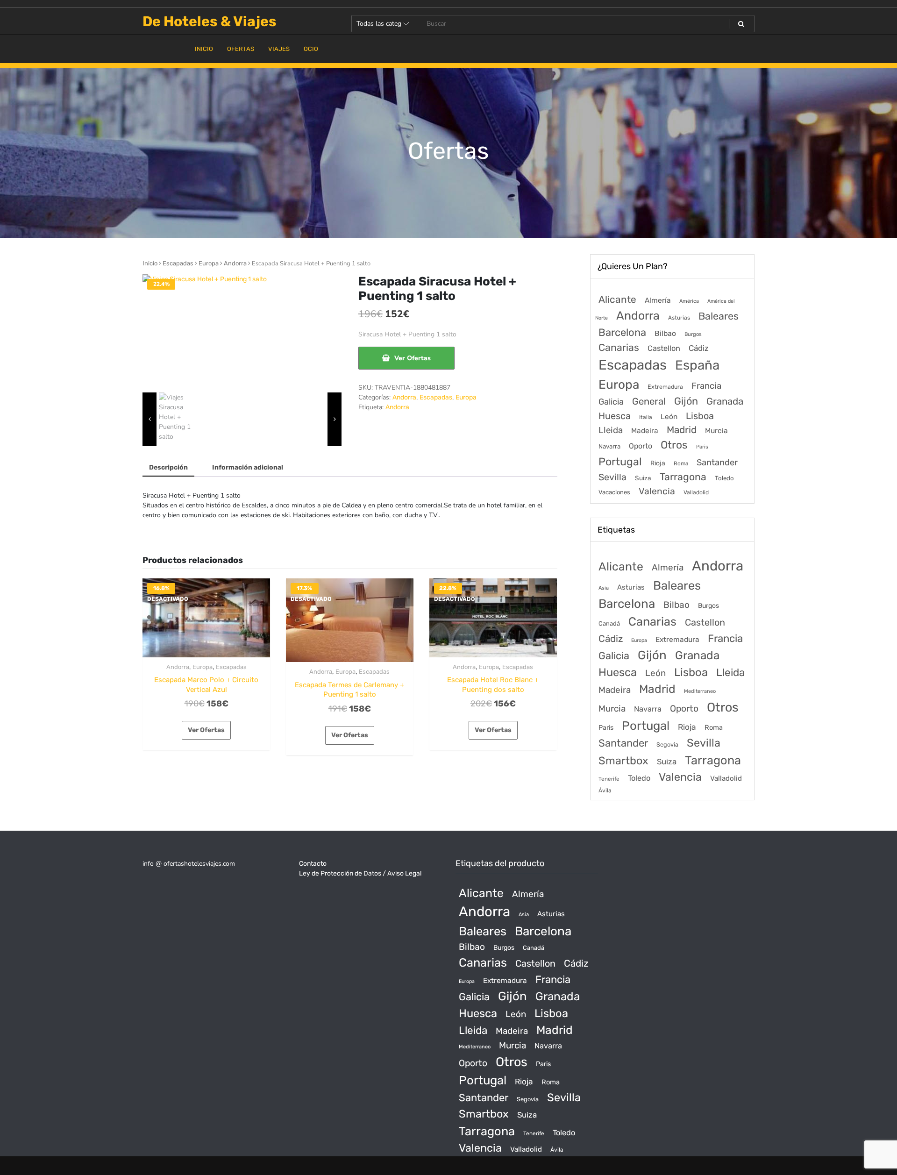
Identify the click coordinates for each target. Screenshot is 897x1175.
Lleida (610, 430)
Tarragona (683, 477)
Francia (706, 386)
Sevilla (612, 477)
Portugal (620, 461)
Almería (658, 300)
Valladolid (696, 492)
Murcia (716, 430)
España (697, 365)
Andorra (235, 263)
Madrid (682, 429)
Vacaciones (614, 492)
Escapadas (178, 263)
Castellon (664, 348)
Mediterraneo (700, 691)
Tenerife (608, 779)
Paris (702, 446)
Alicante (617, 299)
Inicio (149, 263)
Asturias (679, 317)
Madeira (644, 431)
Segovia (667, 744)
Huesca (614, 415)
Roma (681, 463)
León (669, 417)
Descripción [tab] (168, 467)
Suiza (643, 478)
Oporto (640, 446)
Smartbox (623, 760)
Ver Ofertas (412, 358)
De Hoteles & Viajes (209, 21)
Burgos (693, 334)
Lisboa (700, 415)
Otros (674, 445)
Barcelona (622, 332)
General (649, 401)
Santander (717, 462)
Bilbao (665, 333)
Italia (645, 417)
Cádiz (699, 348)
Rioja (657, 463)
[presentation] (149, 419)
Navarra (609, 446)
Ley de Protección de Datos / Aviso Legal (360, 873)
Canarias (618, 347)
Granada (724, 401)
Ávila (605, 790)
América (689, 301)
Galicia (611, 402)
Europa (209, 263)
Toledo (724, 478)
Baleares (718, 316)
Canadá (609, 623)
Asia (603, 588)
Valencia (657, 491)
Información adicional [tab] (247, 467)
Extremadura (665, 386)
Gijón (686, 401)
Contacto (313, 864)
